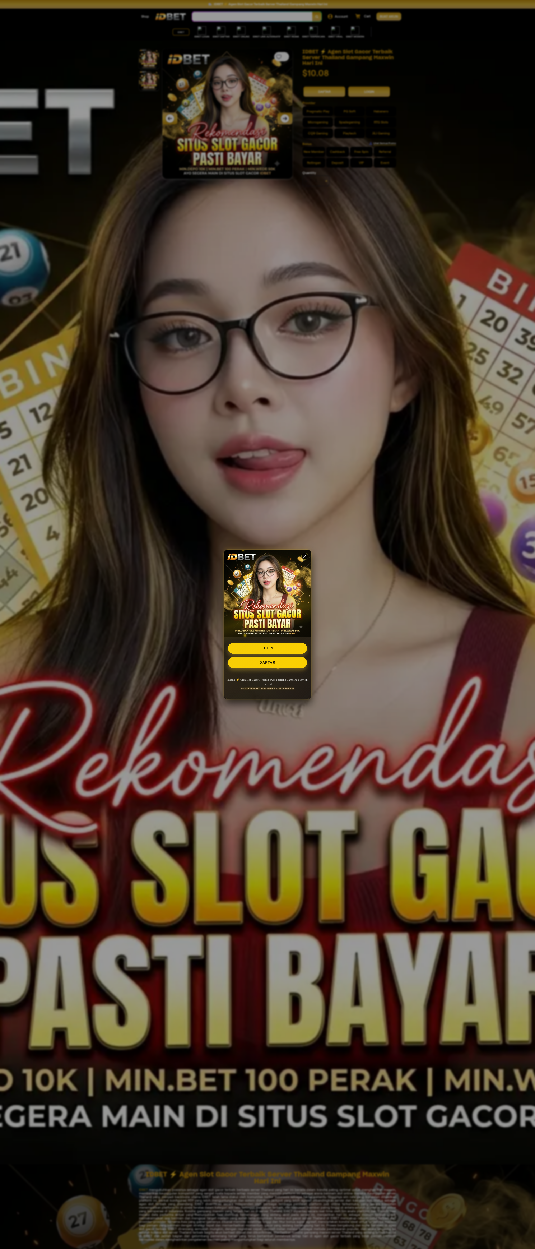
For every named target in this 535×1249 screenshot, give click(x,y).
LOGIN (267, 648)
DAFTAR (267, 662)
